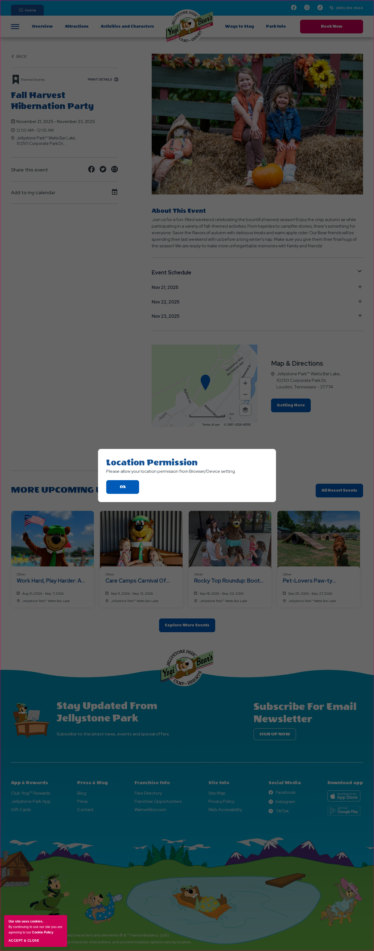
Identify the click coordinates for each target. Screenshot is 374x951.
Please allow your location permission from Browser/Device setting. (171, 471)
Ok (129, 489)
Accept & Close (23, 941)
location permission (152, 463)
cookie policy (42, 932)
